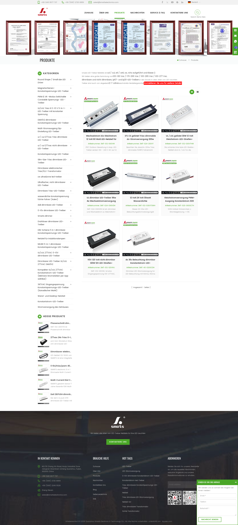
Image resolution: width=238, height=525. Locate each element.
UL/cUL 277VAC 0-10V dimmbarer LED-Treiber (49, 254)
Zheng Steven (47, 490)
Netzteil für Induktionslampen (51, 238)
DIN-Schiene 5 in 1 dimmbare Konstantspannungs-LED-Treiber (53, 231)
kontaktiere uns (179, 12)
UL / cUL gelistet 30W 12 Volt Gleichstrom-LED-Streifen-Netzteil (179, 137)
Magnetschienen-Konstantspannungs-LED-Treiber (53, 90)
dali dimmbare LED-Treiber (50, 205)
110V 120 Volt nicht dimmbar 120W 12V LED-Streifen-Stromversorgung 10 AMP (101, 261)
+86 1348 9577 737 (49, 2)
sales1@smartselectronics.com (105, 2)
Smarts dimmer (45, 216)
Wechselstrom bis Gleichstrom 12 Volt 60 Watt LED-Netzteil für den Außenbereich (101, 137)
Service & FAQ (157, 12)
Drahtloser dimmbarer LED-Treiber (50, 223)
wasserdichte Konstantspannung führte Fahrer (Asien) (53, 198)
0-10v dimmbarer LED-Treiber (52, 210)
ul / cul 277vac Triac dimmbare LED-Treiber (52, 138)
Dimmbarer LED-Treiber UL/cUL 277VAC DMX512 (52, 263)
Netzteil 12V (126, 502)
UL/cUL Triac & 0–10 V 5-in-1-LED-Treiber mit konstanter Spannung (51, 111)
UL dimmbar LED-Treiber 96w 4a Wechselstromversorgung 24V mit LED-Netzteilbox (101, 199)
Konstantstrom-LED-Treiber (51, 301)
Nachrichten (137, 12)
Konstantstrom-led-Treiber (133, 480)
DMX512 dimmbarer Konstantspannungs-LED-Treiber (53, 121)
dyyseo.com (167, 521)
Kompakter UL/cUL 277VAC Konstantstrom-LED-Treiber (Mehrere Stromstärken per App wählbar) (53, 274)
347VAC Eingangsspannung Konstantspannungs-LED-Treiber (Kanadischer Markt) (53, 287)
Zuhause (88, 12)
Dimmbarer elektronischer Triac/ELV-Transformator (50, 170)
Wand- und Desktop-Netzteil (51, 296)
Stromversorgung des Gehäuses (53, 307)
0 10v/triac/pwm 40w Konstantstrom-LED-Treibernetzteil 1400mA (61, 366)
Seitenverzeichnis (100, 494)
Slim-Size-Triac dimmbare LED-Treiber (52, 161)
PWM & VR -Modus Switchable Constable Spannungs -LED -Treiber (52, 99)
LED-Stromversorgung (131, 471)
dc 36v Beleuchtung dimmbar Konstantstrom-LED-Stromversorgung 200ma (140, 261)
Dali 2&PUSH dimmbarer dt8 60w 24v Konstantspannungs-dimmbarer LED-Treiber (61, 394)
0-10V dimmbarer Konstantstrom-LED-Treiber (140, 476)
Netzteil (125, 492)
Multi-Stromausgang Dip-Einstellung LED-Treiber (50, 130)
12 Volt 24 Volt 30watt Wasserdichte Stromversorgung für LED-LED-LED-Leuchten (140, 199)
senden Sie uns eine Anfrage (209, 482)
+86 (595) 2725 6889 (74, 2)
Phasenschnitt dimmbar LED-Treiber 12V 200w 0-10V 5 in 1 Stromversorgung (61, 323)
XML (94, 499)
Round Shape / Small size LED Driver (52, 81)
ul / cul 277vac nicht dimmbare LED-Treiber (52, 147)
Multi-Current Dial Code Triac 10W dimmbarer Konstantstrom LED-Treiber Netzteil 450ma (61, 380)
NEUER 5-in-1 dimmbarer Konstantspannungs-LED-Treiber (53, 246)
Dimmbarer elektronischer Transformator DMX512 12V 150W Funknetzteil (61, 352)
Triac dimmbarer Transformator (135, 506)
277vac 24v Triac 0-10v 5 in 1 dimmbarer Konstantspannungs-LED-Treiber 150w (61, 337)
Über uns (104, 12)
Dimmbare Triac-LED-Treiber (51, 190)
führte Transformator (130, 511)
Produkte (119, 12)
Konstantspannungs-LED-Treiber (53, 154)
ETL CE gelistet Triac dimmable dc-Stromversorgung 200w (140, 137)
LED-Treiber (126, 466)
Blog (95, 489)
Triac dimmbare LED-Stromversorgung (138, 497)
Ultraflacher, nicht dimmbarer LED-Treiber (51, 184)
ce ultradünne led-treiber (50, 176)
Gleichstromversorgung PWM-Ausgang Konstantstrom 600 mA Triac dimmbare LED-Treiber (179, 199)
